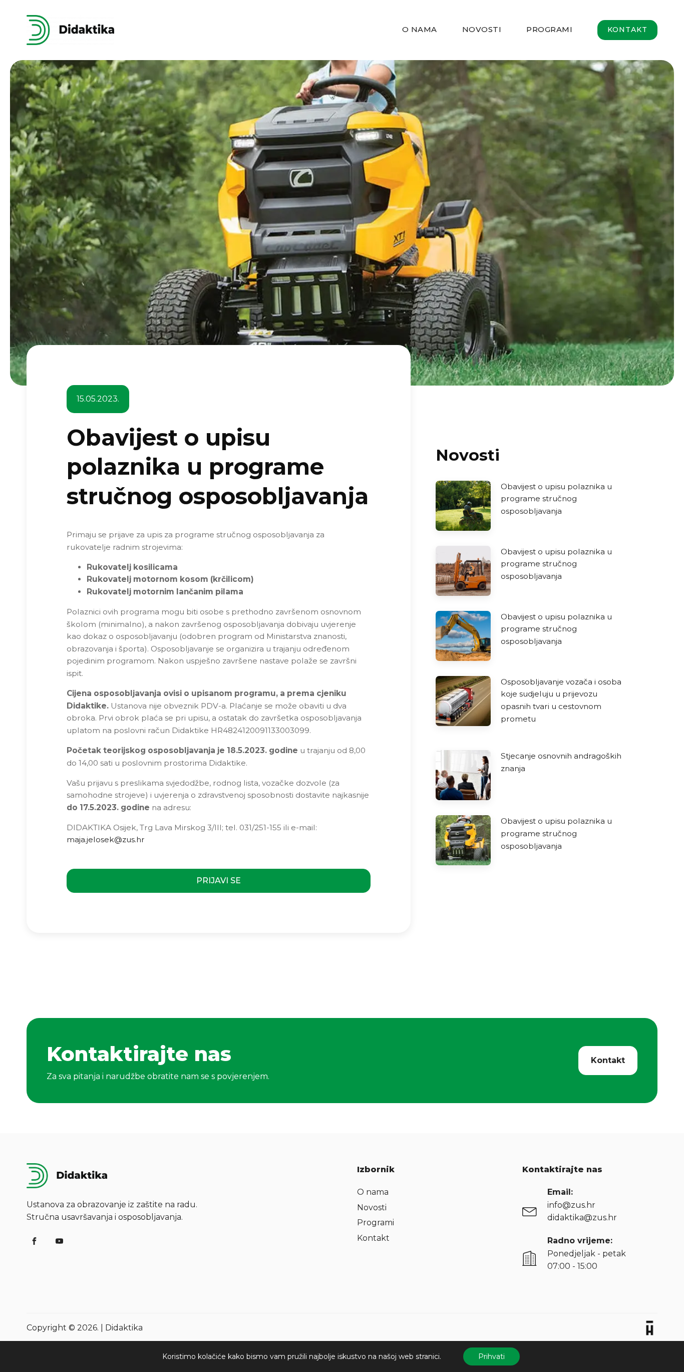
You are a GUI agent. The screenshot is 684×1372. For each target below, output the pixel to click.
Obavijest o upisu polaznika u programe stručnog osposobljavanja (556, 499)
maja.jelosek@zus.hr (106, 839)
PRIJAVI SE (218, 880)
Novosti (482, 29)
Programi (549, 29)
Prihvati (491, 1356)
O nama (419, 29)
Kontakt (627, 29)
